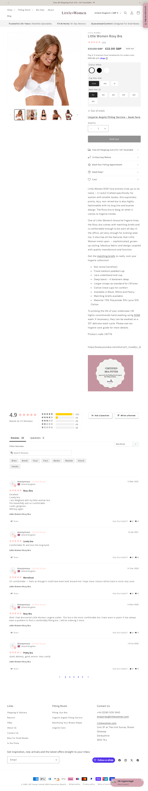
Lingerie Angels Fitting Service (67, 717)
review (69, 460)
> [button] (88, 676)
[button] (10, 10)
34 (105, 95)
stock (81, 460)
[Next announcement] (140, 3)
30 (95, 102)
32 (94, 95)
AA (107, 84)
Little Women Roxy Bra (20, 514)
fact (45, 460)
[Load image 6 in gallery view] (56, 114)
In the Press (13, 743)
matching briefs (106, 256)
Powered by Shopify (57, 784)
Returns (11, 717)
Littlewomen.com (106, 723)
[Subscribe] (56, 759)
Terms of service (104, 784)
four (35, 460)
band (24, 460)
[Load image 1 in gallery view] (19, 114)
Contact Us (12, 733)
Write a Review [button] (128, 415)
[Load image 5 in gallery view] (44, 114)
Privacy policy (89, 784)
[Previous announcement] (8, 3)
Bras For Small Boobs (17, 738)
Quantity (92, 123)
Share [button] (16, 521)
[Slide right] (77, 115)
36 (115, 95)
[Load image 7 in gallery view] (68, 114)
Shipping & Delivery (17, 712)
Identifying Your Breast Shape (67, 722)
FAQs (9, 722)
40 (136, 95)
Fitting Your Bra (59, 712)
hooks (15, 466)
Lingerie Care (59, 727)
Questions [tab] (35, 437)
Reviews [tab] (15, 437)
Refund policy (74, 784)
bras (14, 460)
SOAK (137, 315)
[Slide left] (10, 115)
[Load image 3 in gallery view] (31, 114)
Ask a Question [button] (102, 415)
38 (125, 95)
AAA (95, 84)
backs (57, 460)
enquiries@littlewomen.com (113, 716)
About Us (11, 727)
